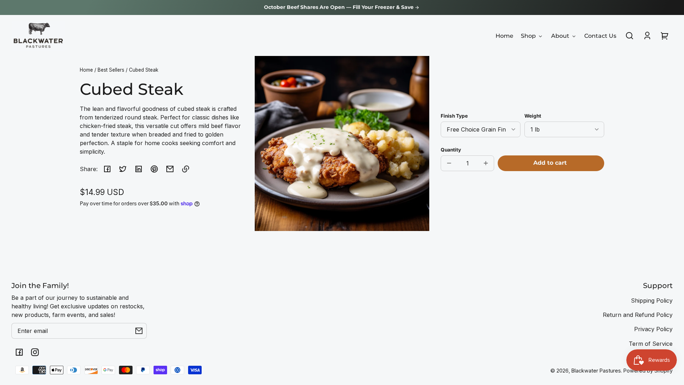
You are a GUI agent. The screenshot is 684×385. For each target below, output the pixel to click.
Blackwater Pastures (596, 371)
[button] (629, 35)
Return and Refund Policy (638, 314)
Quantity (451, 150)
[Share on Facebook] (107, 169)
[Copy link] (185, 169)
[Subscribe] (139, 331)
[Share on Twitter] (123, 169)
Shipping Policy (652, 300)
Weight (532, 116)
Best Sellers (111, 70)
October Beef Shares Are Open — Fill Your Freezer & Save (339, 7)
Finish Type (454, 116)
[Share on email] (170, 169)
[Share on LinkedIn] (138, 169)
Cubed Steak (143, 70)
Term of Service (651, 343)
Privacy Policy (653, 329)
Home (86, 70)
